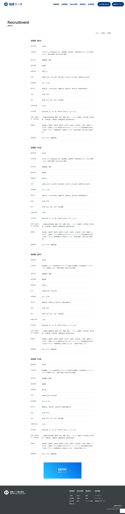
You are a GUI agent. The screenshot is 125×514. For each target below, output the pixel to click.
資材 (87, 498)
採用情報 (103, 33)
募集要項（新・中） (100, 501)
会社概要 (71, 498)
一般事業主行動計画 (117, 505)
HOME (97, 33)
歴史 (78, 501)
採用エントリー (118, 4)
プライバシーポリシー (116, 507)
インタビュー (98, 495)
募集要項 (109, 33)
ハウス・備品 (89, 501)
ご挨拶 (71, 495)
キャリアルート (99, 498)
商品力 (78, 495)
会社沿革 (71, 501)
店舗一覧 (71, 503)
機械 (87, 495)
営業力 (78, 498)
